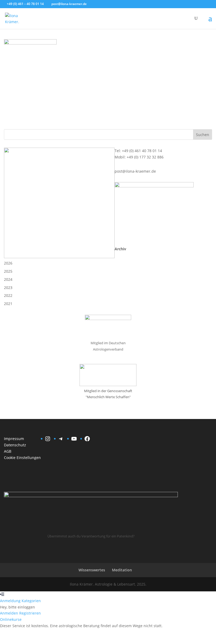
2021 (8, 303)
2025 (8, 271)
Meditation (122, 569)
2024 (8, 279)
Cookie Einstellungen (22, 457)
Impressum (14, 438)
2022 (8, 295)
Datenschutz (15, 444)
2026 (8, 263)
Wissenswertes (91, 569)
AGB (7, 451)
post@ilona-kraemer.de (135, 171)
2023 (8, 287)
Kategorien (31, 600)
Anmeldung (11, 600)
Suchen (202, 134)
